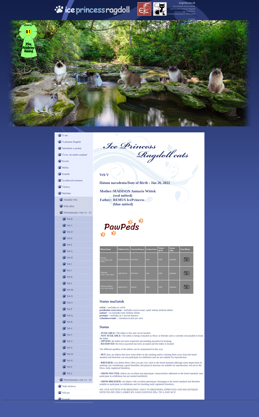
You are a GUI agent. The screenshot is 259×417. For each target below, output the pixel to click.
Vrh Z (69, 373)
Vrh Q (70, 315)
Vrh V (70, 347)
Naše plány (69, 206)
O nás (65, 135)
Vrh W (70, 354)
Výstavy (66, 187)
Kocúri (65, 161)
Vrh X (70, 360)
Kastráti (66, 174)
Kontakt (66, 399)
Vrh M (70, 290)
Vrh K (70, 277)
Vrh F (69, 244)
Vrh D (70, 232)
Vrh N (70, 296)
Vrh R (70, 322)
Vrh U (70, 341)
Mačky (65, 167)
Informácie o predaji (71, 148)
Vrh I (69, 264)
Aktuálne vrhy (70, 199)
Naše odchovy (69, 386)
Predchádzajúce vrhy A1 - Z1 (78, 212)
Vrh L (69, 283)
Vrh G (70, 251)
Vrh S (69, 328)
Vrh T (69, 335)
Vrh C (70, 225)
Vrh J (69, 270)
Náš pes (66, 392)
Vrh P (69, 309)
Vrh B (70, 219)
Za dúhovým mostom (72, 180)
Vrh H (70, 257)
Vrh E (69, 238)
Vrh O (70, 302)
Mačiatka (66, 193)
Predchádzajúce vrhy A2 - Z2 (78, 380)
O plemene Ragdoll (71, 142)
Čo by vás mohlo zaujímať (74, 154)
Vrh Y (70, 367)
